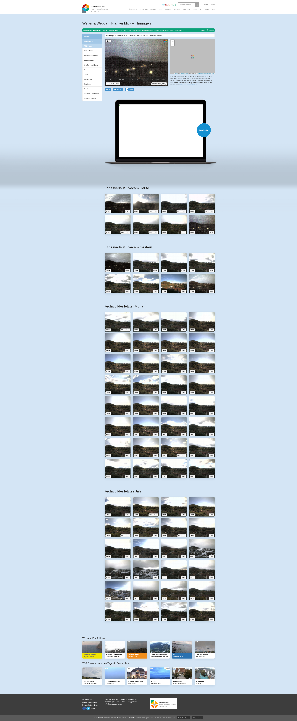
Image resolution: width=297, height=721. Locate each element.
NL (201, 9)
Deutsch (206, 4)
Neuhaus (87, 84)
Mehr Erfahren (183, 718)
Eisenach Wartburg (91, 55)
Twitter (88, 708)
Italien (161, 9)
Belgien (194, 9)
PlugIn (108, 89)
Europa (206, 9)
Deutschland (143, 9)
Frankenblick (89, 60)
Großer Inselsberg (91, 65)
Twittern (119, 89)
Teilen (131, 89)
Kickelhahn (88, 79)
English (212, 4)
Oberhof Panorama (91, 98)
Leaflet (176, 73)
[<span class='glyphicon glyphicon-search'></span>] (197, 4)
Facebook (84, 708)
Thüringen (88, 46)
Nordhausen (88, 89)
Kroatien (168, 9)
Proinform (89, 699)
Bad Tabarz (88, 51)
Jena (86, 74)
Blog (93, 708)
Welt (213, 9)
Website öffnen (157, 130)
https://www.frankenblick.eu (188, 85)
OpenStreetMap (184, 73)
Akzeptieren (197, 718)
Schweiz (153, 9)
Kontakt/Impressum (89, 702)
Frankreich (186, 9)
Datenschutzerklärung (90, 705)
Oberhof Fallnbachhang (93, 94)
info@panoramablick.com (114, 704)
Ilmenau (87, 70)
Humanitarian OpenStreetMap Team (205, 73)
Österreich (133, 9)
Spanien (177, 9)
